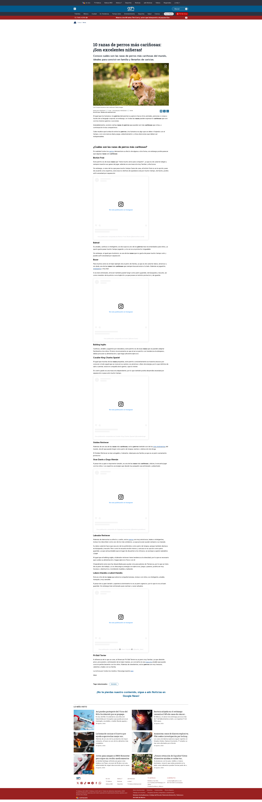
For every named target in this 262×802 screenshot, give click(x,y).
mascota (149, 662)
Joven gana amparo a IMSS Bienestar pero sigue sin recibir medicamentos (113, 757)
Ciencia (157, 14)
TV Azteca (97, 3)
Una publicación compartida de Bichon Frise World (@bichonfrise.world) (121, 236)
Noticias (137, 3)
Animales (114, 684)
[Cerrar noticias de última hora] (186, 17)
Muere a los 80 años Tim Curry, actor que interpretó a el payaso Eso (119, 18)
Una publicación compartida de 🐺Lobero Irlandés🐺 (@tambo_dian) (121, 649)
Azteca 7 (119, 3)
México (86, 14)
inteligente (97, 269)
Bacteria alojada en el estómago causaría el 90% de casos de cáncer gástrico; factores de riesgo (169, 712)
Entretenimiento (129, 14)
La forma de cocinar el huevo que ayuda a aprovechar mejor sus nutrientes (111, 734)
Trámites (77, 14)
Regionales (167, 3)
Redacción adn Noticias (108, 112)
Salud (149, 14)
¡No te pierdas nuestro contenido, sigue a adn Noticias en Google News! (131, 694)
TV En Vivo (183, 14)
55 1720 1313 (170, 782)
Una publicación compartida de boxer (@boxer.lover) (121, 338)
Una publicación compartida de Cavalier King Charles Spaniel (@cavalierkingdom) (121, 436)
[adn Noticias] (131, 9)
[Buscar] (186, 9)
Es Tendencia (104, 14)
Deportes (128, 3)
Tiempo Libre (116, 14)
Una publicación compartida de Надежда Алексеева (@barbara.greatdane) (120, 529)
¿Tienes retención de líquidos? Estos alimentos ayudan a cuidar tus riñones (170, 757)
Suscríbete (169, 14)
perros (111, 151)
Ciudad (94, 14)
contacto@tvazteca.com (174, 781)
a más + (177, 3)
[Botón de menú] (75, 8)
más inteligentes (159, 447)
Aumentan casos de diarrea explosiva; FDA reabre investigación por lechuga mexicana (171, 734)
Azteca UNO (108, 3)
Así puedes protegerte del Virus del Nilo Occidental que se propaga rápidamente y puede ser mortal (112, 712)
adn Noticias (148, 3)
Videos (158, 3)
